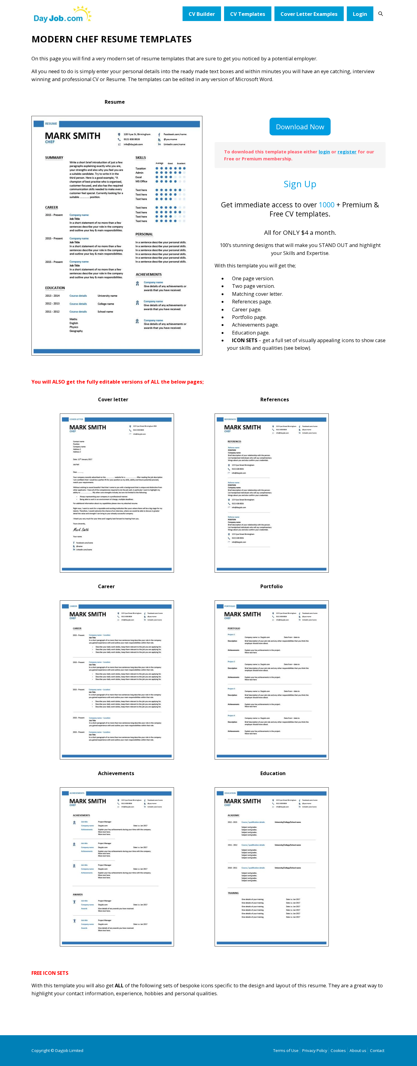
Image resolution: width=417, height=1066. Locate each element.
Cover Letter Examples (309, 13)
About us (358, 1050)
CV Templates (247, 13)
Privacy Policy (314, 1050)
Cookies (338, 1050)
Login (360, 13)
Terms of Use (286, 1050)
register (347, 151)
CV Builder (202, 13)
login (324, 151)
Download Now (300, 126)
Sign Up (300, 183)
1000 (327, 204)
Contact (377, 1050)
